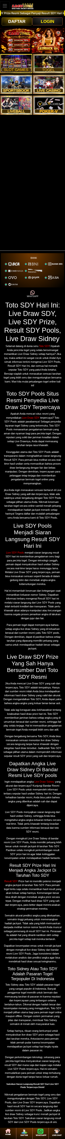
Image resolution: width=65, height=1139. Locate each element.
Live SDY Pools (15, 552)
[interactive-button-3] (16, 84)
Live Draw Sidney (44, 781)
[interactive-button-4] (49, 84)
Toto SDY (44, 346)
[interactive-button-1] (16, 63)
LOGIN (47, 21)
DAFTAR (16, 21)
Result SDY (11, 881)
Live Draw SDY (31, 417)
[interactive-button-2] (49, 63)
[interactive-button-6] (49, 105)
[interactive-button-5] (16, 105)
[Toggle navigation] (5, 5)
